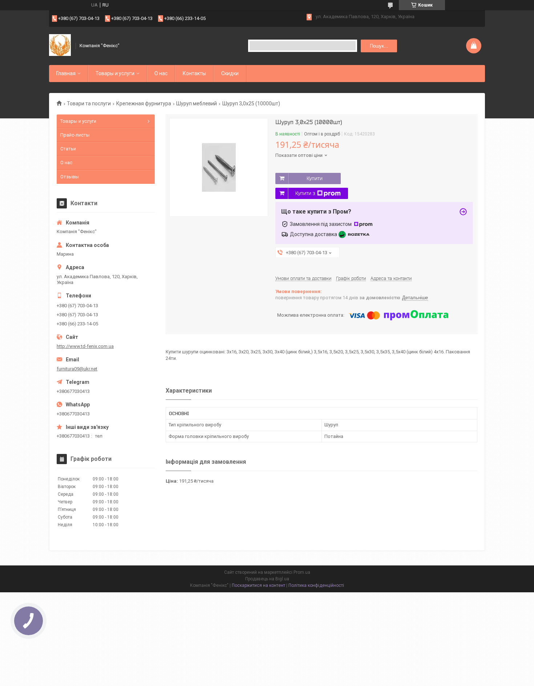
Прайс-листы (75, 135)
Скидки (230, 73)
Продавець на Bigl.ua (267, 578)
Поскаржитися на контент (258, 585)
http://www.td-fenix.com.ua (85, 346)
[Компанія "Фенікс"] (60, 45)
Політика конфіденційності (316, 585)
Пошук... (379, 46)
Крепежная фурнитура (143, 103)
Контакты (194, 73)
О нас (160, 73)
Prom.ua (302, 572)
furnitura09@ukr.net (77, 369)
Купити (315, 178)
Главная (66, 73)
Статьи (68, 148)
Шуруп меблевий (196, 103)
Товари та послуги (89, 103)
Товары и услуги (115, 73)
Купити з (305, 193)
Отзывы (69, 176)
